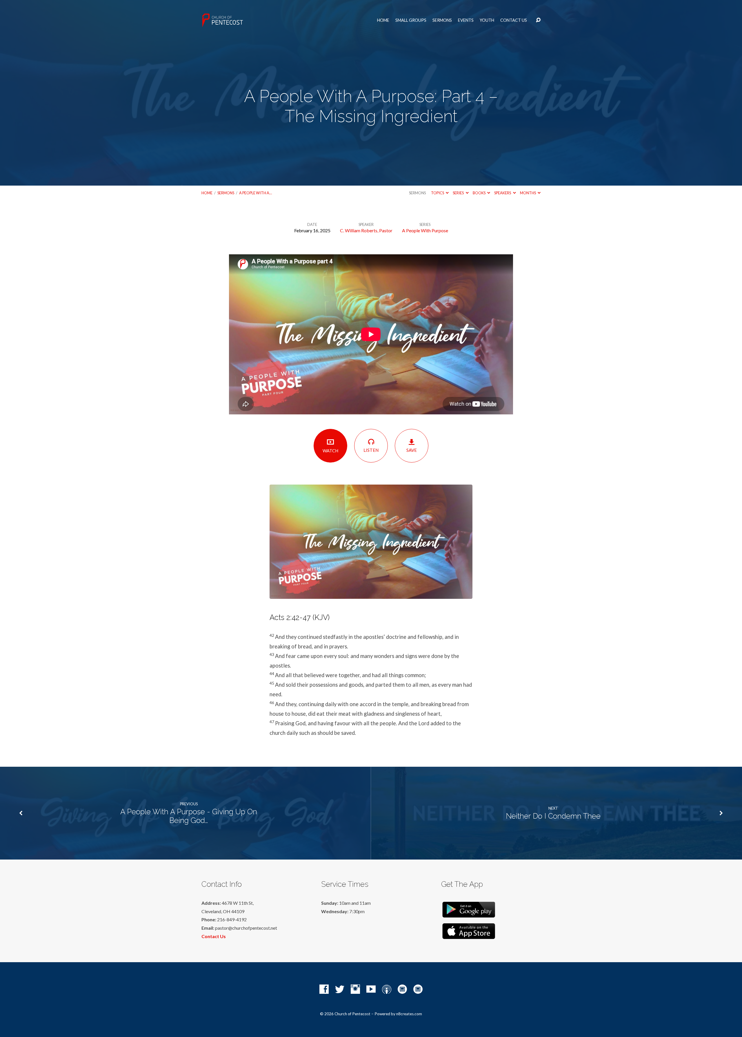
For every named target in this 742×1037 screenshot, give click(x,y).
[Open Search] (538, 20)
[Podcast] (386, 989)
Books (479, 193)
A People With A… (255, 193)
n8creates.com (409, 1013)
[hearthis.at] (418, 989)
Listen (371, 450)
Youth (487, 20)
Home (383, 20)
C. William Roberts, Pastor (366, 230)
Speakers (503, 193)
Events (466, 20)
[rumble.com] (402, 989)
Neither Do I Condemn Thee (553, 816)
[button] (371, 617)
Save (411, 450)
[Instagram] (355, 989)
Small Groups (410, 20)
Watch (330, 450)
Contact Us (513, 20)
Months (528, 193)
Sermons (442, 20)
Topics (438, 193)
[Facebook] (324, 989)
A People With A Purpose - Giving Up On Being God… (188, 816)
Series (458, 193)
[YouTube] (371, 989)
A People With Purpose (425, 230)
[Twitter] (339, 989)
